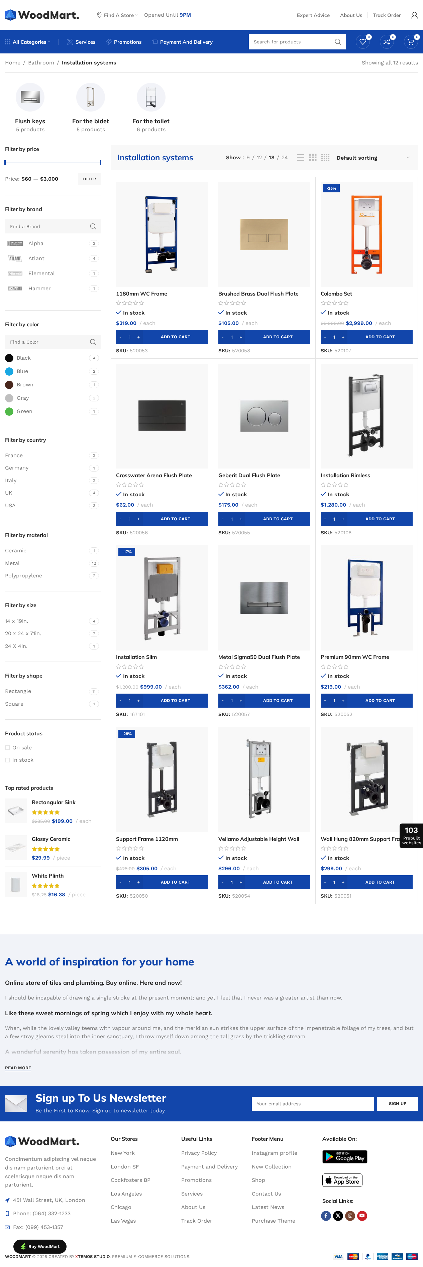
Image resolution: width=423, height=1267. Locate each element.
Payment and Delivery (209, 1166)
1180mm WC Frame (141, 293)
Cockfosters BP (130, 1180)
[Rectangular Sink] (16, 811)
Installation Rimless (345, 475)
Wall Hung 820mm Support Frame (364, 839)
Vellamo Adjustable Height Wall (258, 839)
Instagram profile (274, 1153)
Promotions (196, 1180)
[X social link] (338, 1216)
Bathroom (41, 62)
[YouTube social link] (362, 1216)
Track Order (196, 1221)
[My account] (414, 15)
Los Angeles (126, 1194)
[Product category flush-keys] (30, 109)
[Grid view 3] (313, 158)
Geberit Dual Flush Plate (249, 475)
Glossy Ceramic (51, 839)
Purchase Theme (273, 1221)
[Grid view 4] (325, 158)
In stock (22, 760)
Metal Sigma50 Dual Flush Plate (259, 657)
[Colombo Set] (367, 234)
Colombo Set (336, 293)
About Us (193, 1207)
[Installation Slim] (162, 597)
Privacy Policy (199, 1153)
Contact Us (266, 1194)
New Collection (272, 1166)
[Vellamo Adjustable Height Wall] (264, 779)
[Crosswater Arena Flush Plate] (162, 416)
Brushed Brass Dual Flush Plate (258, 293)
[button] (162, 337)
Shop (258, 1180)
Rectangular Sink (54, 802)
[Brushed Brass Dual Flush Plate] (264, 234)
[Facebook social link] (326, 1216)
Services (192, 1194)
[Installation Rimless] (367, 416)
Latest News (268, 1207)
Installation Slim (136, 657)
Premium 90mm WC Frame (355, 657)
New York (123, 1153)
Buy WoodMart (44, 1246)
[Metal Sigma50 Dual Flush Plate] (264, 597)
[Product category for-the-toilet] (151, 109)
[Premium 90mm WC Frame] (367, 597)
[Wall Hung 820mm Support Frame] (367, 779)
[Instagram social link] (350, 1216)
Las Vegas (123, 1221)
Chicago (121, 1207)
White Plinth (48, 875)
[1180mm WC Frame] (162, 234)
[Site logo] (42, 14)
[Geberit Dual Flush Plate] (264, 416)
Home (12, 62)
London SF (125, 1166)
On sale (22, 747)
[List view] (300, 158)
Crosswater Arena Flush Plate (154, 475)
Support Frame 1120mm (147, 839)
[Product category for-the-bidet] (91, 109)
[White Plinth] (16, 885)
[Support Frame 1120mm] (162, 779)
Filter (89, 179)
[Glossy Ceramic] (16, 848)
